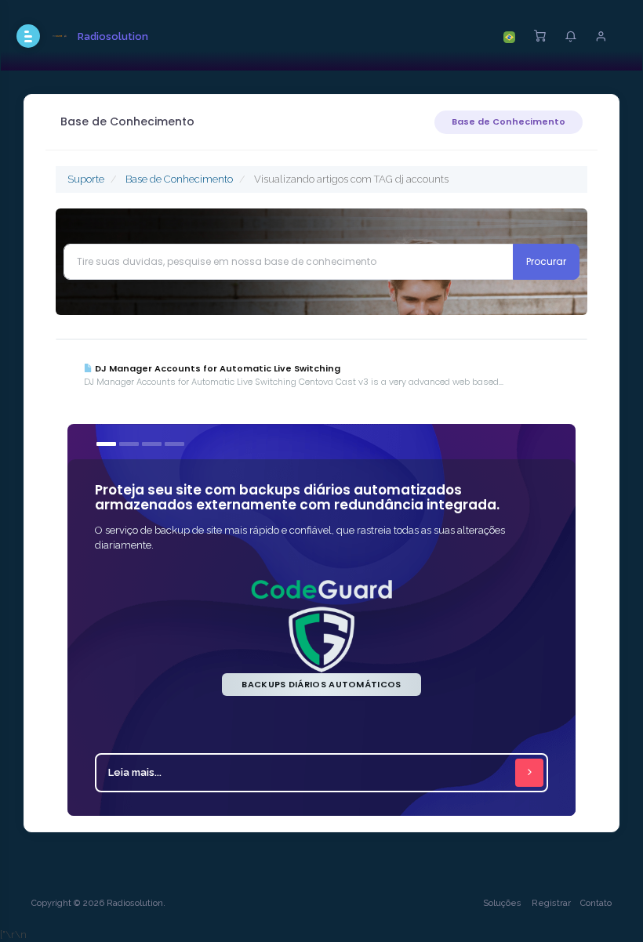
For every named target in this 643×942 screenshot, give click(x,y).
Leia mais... (135, 772)
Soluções (502, 903)
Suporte (85, 179)
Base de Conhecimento (508, 121)
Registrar (551, 903)
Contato (596, 903)
